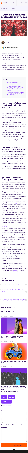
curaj (4, 397)
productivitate (6, 401)
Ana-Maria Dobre (10, 42)
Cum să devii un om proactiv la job (11, 284)
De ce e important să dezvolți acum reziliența (14, 299)
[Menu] (26, 3)
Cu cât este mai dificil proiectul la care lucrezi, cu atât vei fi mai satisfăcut (15, 88)
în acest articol (12, 128)
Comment (4, 427)
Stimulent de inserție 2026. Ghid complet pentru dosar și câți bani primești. (12, 336)
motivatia (11, 397)
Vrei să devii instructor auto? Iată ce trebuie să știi (13, 362)
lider (16, 203)
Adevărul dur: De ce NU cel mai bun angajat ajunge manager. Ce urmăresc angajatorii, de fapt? (13, 388)
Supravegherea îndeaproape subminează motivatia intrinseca (15, 83)
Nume (2, 411)
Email (2, 417)
